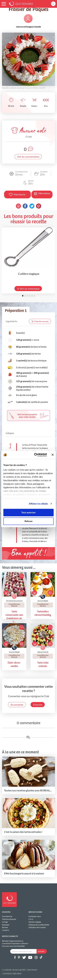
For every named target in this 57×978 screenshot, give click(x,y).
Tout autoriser (28, 512)
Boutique (5, 925)
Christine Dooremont (14, 601)
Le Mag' (5, 922)
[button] (3, 4)
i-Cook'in (5, 930)
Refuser (29, 521)
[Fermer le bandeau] (53, 455)
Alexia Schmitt (42, 652)
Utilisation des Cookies (37, 927)
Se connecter (17, 704)
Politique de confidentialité (38, 925)
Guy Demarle (7, 916)
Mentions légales (34, 922)
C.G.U (30, 919)
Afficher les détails (38, 503)
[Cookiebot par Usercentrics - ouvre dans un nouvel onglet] (35, 455)
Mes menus (44, 193)
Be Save (5, 927)
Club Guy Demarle (9, 919)
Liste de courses (41, 321)
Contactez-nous (34, 916)
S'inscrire (37, 704)
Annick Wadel (43, 601)
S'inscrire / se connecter (13, 970)
